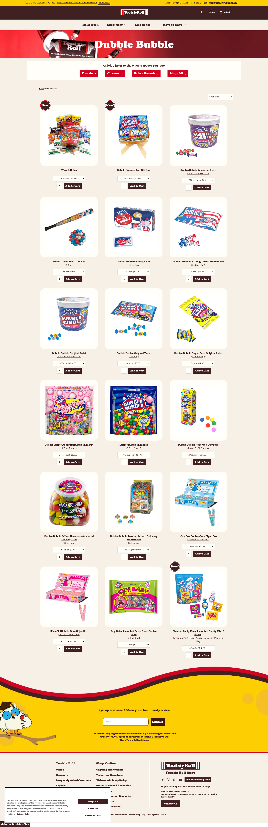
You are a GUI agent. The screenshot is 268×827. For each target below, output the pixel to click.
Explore (60, 785)
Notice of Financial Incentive (148, 737)
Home (41, 89)
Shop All (177, 73)
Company (62, 775)
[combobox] (69, 178)
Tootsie (88, 73)
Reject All (93, 808)
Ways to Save (173, 24)
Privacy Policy (24, 814)
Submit (157, 722)
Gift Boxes (143, 24)
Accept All (93, 801)
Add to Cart (72, 185)
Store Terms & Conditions (133, 740)
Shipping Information (109, 770)
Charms (113, 73)
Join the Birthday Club (198, 779)
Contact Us (170, 803)
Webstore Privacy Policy (111, 780)
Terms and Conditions (109, 775)
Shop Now (115, 24)
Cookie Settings (93, 815)
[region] (57, 805)
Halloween (90, 24)
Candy (60, 770)
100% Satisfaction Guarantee (114, 796)
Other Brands (145, 73)
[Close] (105, 793)
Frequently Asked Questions (73, 780)
